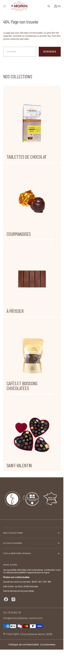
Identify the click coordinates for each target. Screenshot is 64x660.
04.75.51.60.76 (12, 612)
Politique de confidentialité (23, 644)
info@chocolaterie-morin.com (23, 618)
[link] (30, 499)
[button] (46, 6)
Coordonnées (46, 644)
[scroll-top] (54, 652)
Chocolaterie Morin (32, 634)
